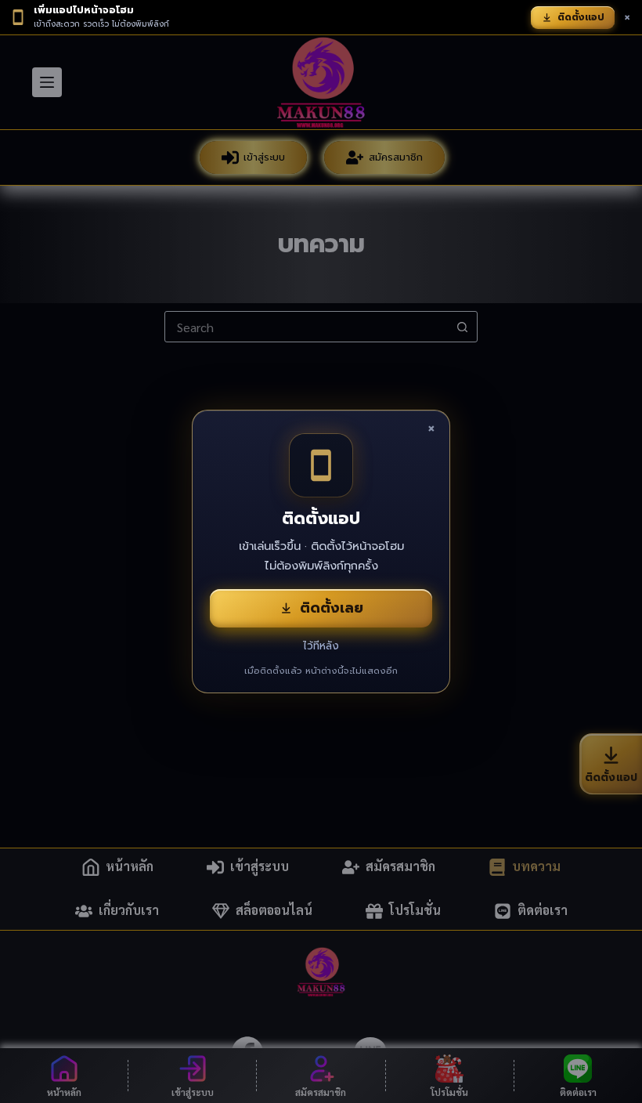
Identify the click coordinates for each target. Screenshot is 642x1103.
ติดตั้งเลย (331, 608)
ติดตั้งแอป (580, 17)
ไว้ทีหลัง (321, 646)
